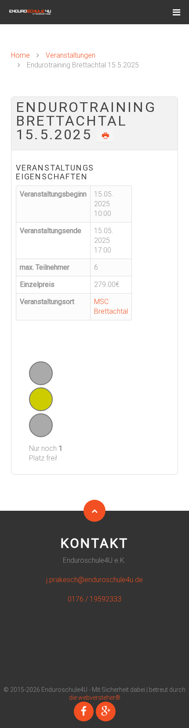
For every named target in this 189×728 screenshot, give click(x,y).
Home (20, 55)
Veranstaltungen (70, 55)
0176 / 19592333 (94, 599)
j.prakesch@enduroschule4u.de (94, 580)
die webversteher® (94, 697)
